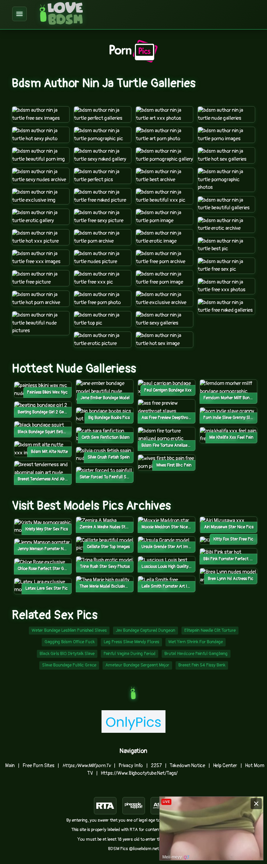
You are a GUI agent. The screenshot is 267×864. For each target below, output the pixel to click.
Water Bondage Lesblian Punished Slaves (69, 630)
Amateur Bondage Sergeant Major (137, 665)
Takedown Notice (187, 766)
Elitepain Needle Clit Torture (210, 630)
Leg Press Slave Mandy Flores (131, 642)
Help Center (225, 766)
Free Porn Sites (38, 766)
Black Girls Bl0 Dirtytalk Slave (67, 653)
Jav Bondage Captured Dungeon (145, 630)
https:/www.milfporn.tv (86, 766)
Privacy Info (131, 766)
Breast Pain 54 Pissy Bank (201, 665)
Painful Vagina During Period (129, 653)
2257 (156, 766)
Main (10, 766)
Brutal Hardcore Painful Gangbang (196, 653)
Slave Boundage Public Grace (69, 665)
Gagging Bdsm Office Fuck (69, 642)
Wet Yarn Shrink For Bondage (195, 642)
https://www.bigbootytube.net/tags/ (139, 773)
